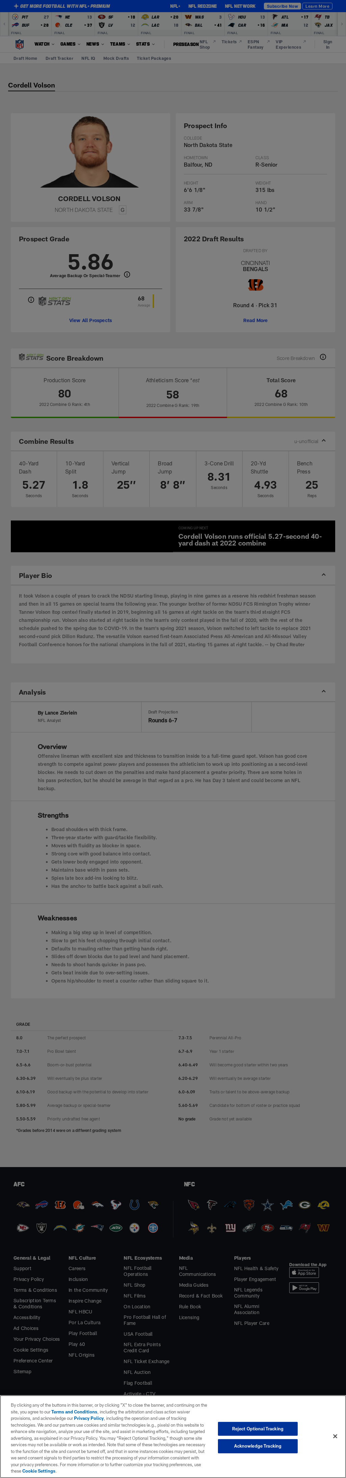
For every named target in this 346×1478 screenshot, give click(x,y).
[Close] (335, 1436)
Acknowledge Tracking (258, 1446)
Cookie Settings (38, 1471)
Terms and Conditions (74, 1411)
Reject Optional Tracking (257, 1428)
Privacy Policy (89, 1418)
